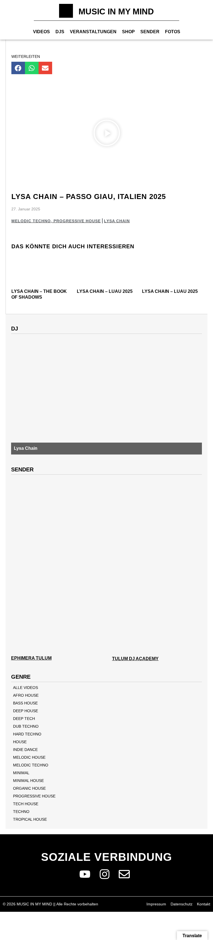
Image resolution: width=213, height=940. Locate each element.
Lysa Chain (117, 221)
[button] (18, 68)
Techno (21, 811)
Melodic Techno (31, 221)
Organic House (29, 788)
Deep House (25, 711)
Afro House (26, 695)
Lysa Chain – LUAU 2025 (105, 291)
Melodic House (29, 757)
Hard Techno (27, 734)
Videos (41, 31)
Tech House (25, 804)
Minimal (21, 773)
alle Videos (25, 687)
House (20, 742)
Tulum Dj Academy (135, 658)
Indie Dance (25, 749)
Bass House (25, 703)
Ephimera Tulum (31, 658)
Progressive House (77, 221)
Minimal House (28, 780)
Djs (59, 31)
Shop (128, 31)
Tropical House (30, 819)
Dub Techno (26, 726)
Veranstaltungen (93, 31)
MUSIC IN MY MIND (116, 11)
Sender (149, 31)
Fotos (172, 31)
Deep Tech (24, 718)
